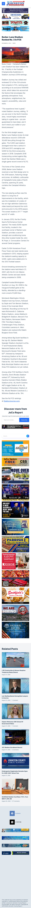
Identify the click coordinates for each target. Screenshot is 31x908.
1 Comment (15, 700)
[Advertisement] (15, 875)
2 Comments (15, 749)
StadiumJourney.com (12, 401)
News (14, 43)
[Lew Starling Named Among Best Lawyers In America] (15, 685)
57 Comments (16, 801)
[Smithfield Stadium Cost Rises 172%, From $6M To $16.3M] (15, 786)
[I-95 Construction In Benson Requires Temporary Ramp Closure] (15, 660)
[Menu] (3, 3)
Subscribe (24, 420)
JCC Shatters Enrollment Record (12, 747)
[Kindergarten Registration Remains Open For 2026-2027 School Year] (15, 761)
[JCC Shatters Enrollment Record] (15, 737)
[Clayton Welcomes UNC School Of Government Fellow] (15, 711)
